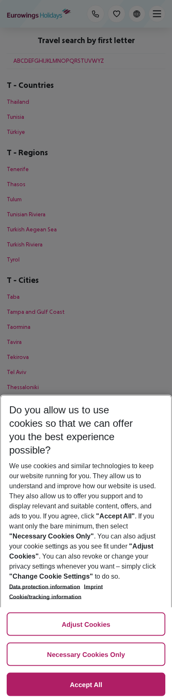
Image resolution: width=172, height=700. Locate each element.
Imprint (93, 587)
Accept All (86, 685)
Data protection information (44, 587)
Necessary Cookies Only (86, 655)
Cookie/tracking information (45, 597)
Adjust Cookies (86, 624)
